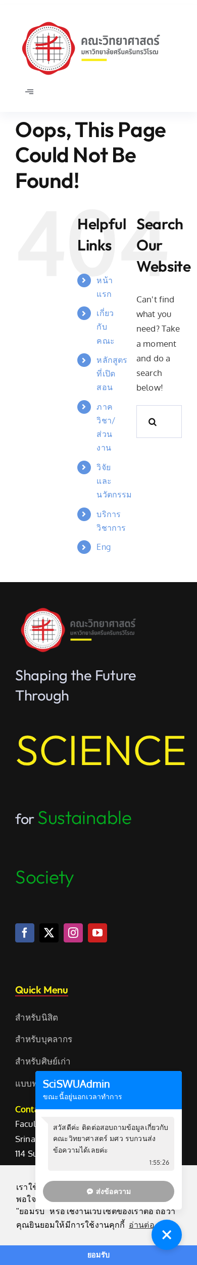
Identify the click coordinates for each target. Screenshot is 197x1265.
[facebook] (24, 932)
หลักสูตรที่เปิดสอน (111, 373)
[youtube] (97, 932)
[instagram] (73, 932)
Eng (103, 547)
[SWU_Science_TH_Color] (91, 19)
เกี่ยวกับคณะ (105, 326)
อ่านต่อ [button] (142, 1225)
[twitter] (49, 932)
